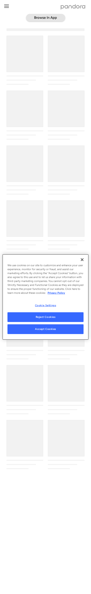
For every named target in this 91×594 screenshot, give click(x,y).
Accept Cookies (45, 329)
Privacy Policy (56, 292)
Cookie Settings (45, 305)
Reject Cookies (46, 317)
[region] (45, 297)
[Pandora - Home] (73, 7)
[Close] (82, 260)
